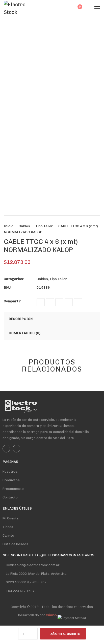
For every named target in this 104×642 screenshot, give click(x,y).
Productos (11, 480)
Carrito (8, 535)
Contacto (10, 497)
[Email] (78, 302)
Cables (24, 226)
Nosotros (10, 471)
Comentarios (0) (25, 333)
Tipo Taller (44, 226)
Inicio (8, 226)
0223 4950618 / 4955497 (25, 582)
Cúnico (51, 615)
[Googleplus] (59, 302)
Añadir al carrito (65, 634)
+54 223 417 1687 (20, 591)
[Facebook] (41, 302)
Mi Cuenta (11, 518)
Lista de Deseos (15, 544)
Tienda (8, 527)
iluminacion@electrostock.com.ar (33, 565)
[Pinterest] (69, 302)
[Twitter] (50, 302)
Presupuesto (13, 489)
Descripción (21, 319)
